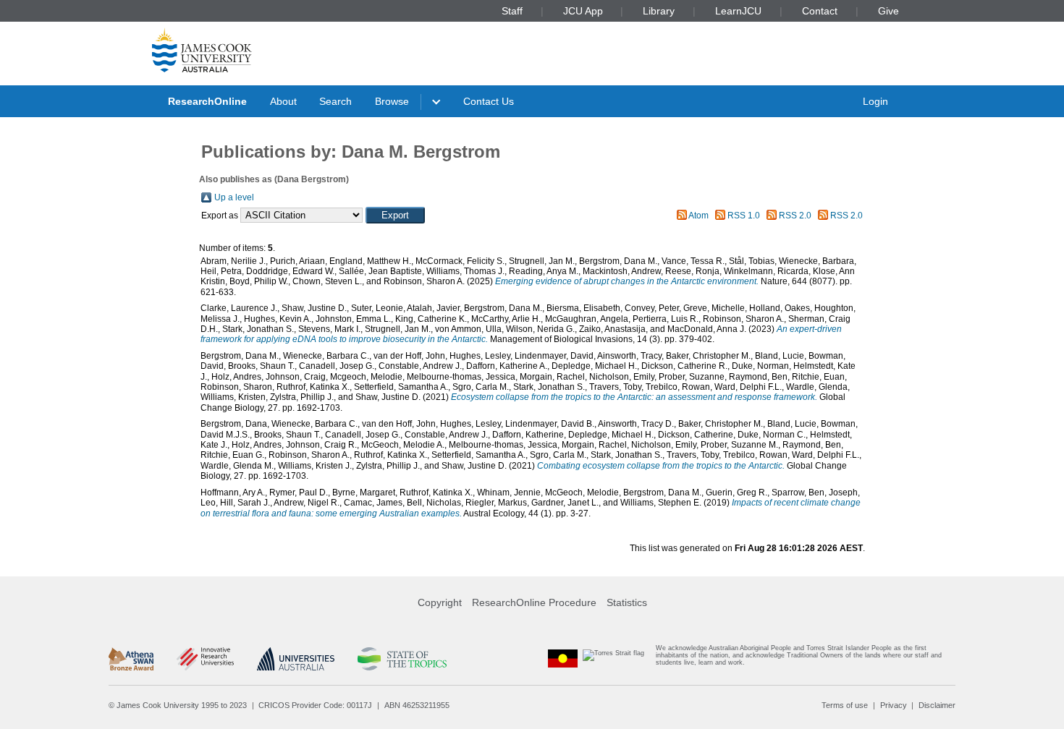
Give (888, 11)
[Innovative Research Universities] (205, 658)
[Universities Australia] (295, 658)
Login (875, 101)
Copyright (440, 602)
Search (335, 101)
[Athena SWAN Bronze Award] (131, 658)
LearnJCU (738, 11)
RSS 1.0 (743, 215)
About (283, 101)
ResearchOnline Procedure (534, 602)
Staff (512, 11)
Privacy (893, 705)
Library (659, 11)
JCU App (583, 11)
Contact (819, 11)
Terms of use (845, 705)
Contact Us (488, 101)
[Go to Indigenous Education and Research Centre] (563, 658)
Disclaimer (937, 705)
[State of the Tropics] (402, 658)
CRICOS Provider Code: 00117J (315, 705)
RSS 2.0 (795, 215)
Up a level (234, 197)
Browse (392, 101)
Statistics (627, 602)
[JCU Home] (202, 49)
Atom (698, 215)
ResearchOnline (207, 101)
